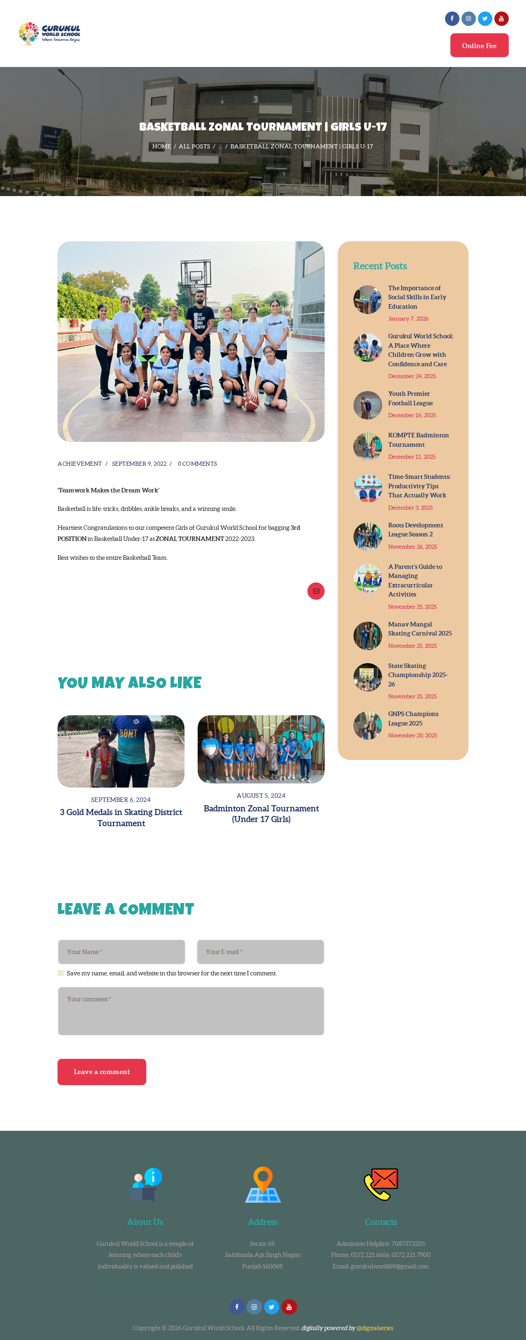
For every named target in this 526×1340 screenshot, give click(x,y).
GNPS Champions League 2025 (413, 718)
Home (161, 146)
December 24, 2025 (412, 376)
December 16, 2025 (412, 415)
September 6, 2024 (121, 799)
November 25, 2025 (412, 606)
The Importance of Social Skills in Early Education (417, 297)
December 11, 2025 (412, 456)
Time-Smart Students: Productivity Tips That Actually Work (419, 486)
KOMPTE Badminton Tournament (418, 440)
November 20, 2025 (412, 735)
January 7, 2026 (408, 318)
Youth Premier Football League (410, 398)
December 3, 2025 (410, 507)
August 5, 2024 (261, 795)
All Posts (194, 146)
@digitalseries (375, 1327)
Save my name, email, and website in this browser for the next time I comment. (172, 973)
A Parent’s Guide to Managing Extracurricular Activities (415, 580)
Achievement (80, 463)
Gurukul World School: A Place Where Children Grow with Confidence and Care (420, 350)
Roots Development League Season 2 (415, 530)
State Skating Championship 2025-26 (418, 675)
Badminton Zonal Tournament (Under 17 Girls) (261, 814)
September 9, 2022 (139, 463)
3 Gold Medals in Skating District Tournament (121, 817)
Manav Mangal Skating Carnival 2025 (420, 629)
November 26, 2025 (412, 546)
